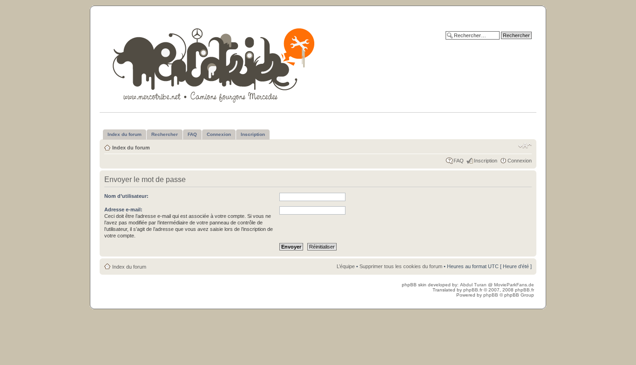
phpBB (490, 294)
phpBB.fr (472, 289)
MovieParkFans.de (514, 284)
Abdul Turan (474, 284)
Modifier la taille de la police (525, 146)
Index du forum (131, 147)
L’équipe (346, 266)
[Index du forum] (214, 63)
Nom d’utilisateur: (126, 196)
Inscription (485, 160)
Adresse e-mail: (123, 209)
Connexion (519, 160)
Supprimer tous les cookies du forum (400, 266)
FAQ (458, 160)
